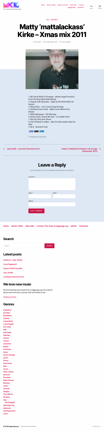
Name (30, 193)
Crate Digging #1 (10, 264)
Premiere (7, 377)
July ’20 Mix (8, 273)
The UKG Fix (8, 394)
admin (39, 42)
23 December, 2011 (51, 42)
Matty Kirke (42, 137)
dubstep (6, 335)
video (5, 414)
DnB (4, 330)
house (5, 361)
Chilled (6, 318)
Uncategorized (9, 411)
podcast (6, 375)
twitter (74, 226)
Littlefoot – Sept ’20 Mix (12, 260)
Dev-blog (7, 327)
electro (6, 338)
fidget (5, 347)
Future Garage (9, 355)
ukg (47, 19)
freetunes (7, 349)
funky (5, 352)
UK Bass (6, 397)
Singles (6, 391)
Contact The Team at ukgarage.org (52, 226)
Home (43, 5)
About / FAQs (51, 5)
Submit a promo (9, 297)
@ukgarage (71, 7)
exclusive (7, 344)
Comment (31, 177)
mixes (5, 369)
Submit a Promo (63, 5)
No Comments (66, 42)
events (6, 341)
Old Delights (10, 402)
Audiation (7, 310)
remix (5, 386)
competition (8, 321)
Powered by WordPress (28, 426)
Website (30, 201)
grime (5, 358)
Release (6, 383)
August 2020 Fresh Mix (12, 268)
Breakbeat (7, 316)
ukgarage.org (8, 405)
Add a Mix (73, 5)
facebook (81, 7)
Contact (81, 5)
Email (55, 193)
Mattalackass (35, 137)
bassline (6, 313)
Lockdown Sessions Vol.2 (13, 277)
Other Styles (8, 372)
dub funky (7, 332)
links (5, 366)
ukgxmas (54, 19)
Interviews (7, 363)
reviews (6, 389)
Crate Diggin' (8, 324)
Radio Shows (8, 380)
